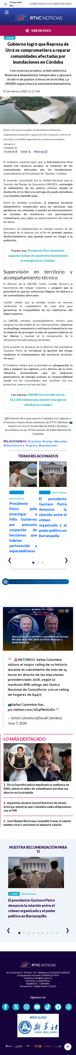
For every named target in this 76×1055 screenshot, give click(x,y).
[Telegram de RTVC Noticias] (58, 1006)
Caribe (9, 37)
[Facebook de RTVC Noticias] (5, 1006)
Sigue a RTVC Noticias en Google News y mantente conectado (39, 581)
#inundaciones (48, 445)
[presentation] (9, 559)
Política (17, 492)
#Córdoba (34, 441)
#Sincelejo (60, 441)
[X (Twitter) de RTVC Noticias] (15, 1006)
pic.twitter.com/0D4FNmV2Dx (31, 710)
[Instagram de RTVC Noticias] (26, 1006)
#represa (31, 445)
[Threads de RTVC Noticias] (68, 1006)
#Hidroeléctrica (14, 445)
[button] (33, 563)
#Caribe (47, 441)
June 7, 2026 (17, 723)
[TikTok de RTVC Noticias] (47, 1006)
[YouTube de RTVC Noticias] (37, 1006)
